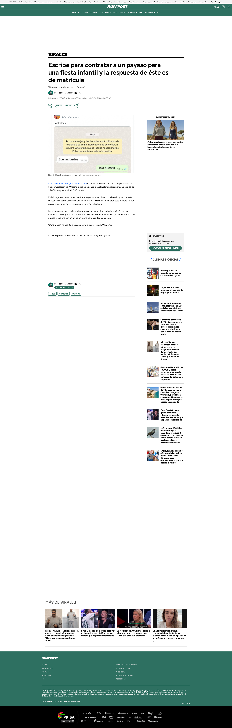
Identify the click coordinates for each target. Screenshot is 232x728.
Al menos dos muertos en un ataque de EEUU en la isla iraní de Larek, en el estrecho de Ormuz (171, 307)
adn (150, 713)
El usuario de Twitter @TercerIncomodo (67, 183)
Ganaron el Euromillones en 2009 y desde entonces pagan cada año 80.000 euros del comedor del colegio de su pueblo (171, 373)
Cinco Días (121, 717)
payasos (76, 294)
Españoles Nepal (95, 2)
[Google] (75, 93)
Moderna (98, 720)
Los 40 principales (100, 713)
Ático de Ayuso (69, 2)
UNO (105, 717)
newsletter (46, 675)
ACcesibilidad (121, 679)
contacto (46, 672)
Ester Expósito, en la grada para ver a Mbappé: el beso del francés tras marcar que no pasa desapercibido (171, 415)
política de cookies (123, 668)
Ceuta (20, 2)
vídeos (108, 13)
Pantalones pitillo (217, 2)
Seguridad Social (149, 2)
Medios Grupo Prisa (67, 721)
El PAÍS (88, 713)
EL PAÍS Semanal (139, 717)
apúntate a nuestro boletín (166, 248)
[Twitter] (79, 93)
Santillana (111, 713)
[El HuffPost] (117, 7)
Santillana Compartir (124, 713)
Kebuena (157, 717)
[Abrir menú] (2, 6)
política (75, 13)
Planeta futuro (148, 717)
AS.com (142, 713)
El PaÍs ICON (121, 720)
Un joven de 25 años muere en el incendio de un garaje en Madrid (171, 290)
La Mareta (58, 2)
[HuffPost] (50, 657)
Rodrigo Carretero (65, 93)
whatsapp (63, 294)
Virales (57, 54)
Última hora (216, 6)
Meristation (153, 720)
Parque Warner (204, 2)
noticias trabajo (135, 13)
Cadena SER (134, 713)
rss (43, 679)
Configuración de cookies (126, 665)
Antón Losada (122, 2)
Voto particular (47, 2)
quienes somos (47, 668)
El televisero (119, 13)
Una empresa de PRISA (67, 715)
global (85, 13)
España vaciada (134, 2)
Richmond (87, 720)
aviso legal (120, 672)
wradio (112, 717)
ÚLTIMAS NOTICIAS (152, 13)
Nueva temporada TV (164, 2)
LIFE (101, 13)
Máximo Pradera (180, 2)
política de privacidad (124, 675)
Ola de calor (192, 2)
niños (52, 294)
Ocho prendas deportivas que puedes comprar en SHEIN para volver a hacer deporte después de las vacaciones (165, 146)
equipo (44, 665)
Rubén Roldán (82, 2)
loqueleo (141, 720)
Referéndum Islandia (32, 2)
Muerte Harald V (109, 2)
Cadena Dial (130, 717)
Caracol (159, 713)
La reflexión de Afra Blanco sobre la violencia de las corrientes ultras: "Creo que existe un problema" (133, 633)
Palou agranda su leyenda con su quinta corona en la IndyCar (170, 273)
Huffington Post (91, 717)
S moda (131, 720)
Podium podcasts (111, 720)
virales (94, 13)
